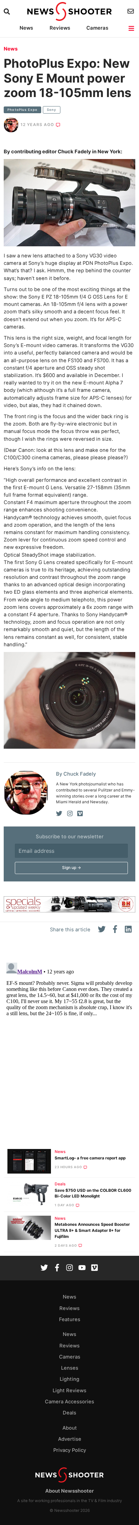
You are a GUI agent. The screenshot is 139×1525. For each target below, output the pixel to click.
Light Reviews (69, 1391)
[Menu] (131, 28)
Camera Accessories (69, 1402)
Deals (60, 1184)
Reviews (60, 28)
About (69, 1428)
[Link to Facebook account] (57, 1268)
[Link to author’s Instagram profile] (70, 813)
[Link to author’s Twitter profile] (59, 813)
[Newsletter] (131, 11)
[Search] (7, 11)
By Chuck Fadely (76, 774)
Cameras (97, 28)
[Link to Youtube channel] (82, 1268)
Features (69, 1319)
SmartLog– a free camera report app (90, 1158)
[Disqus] (69, 1044)
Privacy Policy (69, 1450)
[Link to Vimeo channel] (94, 1268)
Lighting (69, 1379)
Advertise (69, 1439)
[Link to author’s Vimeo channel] (80, 813)
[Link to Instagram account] (69, 1268)
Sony (51, 110)
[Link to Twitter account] (44, 1268)
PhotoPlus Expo (22, 110)
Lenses (69, 1368)
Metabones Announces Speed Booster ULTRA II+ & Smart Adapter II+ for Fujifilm (92, 1230)
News (26, 28)
